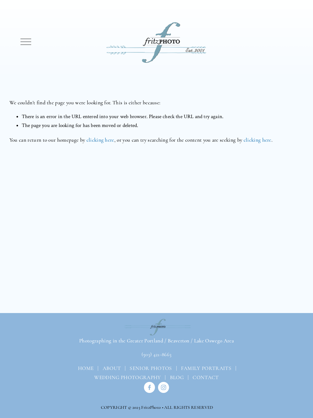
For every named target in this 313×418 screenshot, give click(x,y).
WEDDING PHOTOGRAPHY (127, 377)
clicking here (100, 140)
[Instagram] (163, 387)
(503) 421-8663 (156, 354)
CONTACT (206, 377)
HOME (85, 368)
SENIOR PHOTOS (151, 368)
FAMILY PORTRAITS (206, 368)
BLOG (177, 377)
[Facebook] (149, 387)
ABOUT (112, 368)
